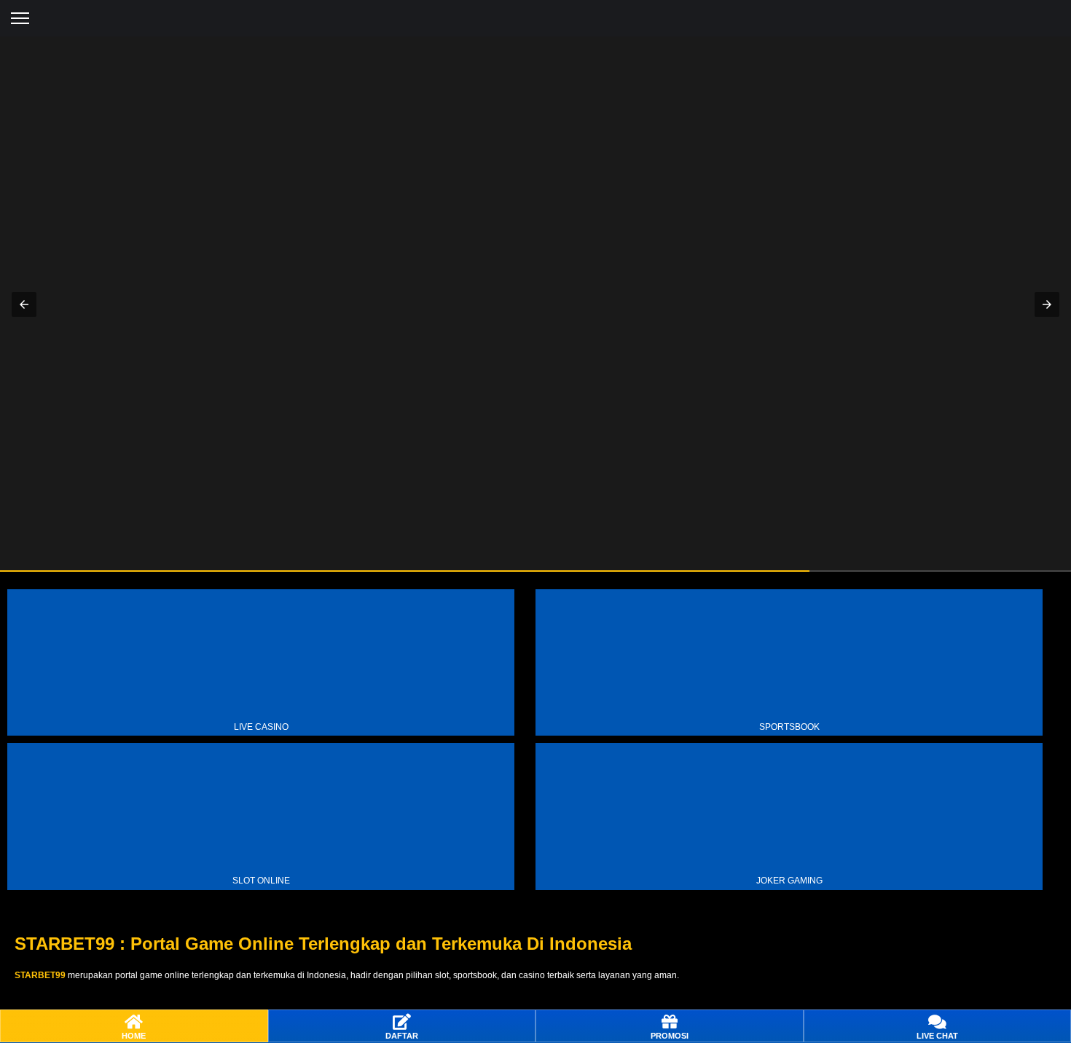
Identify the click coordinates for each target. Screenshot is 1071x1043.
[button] (20, 18)
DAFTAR (401, 1035)
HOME (134, 1035)
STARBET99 (40, 975)
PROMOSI (669, 1035)
